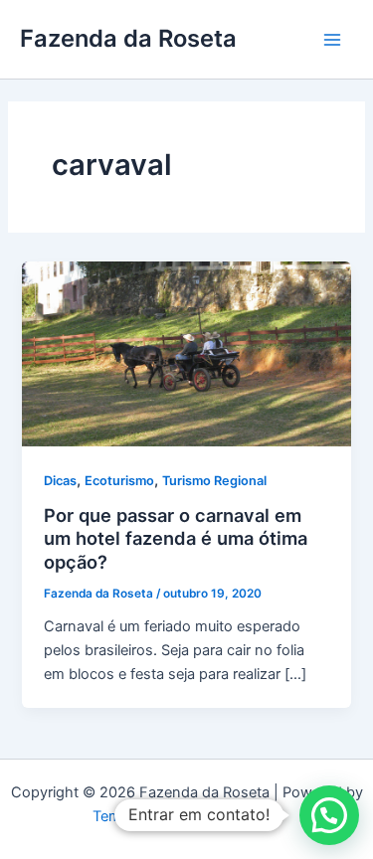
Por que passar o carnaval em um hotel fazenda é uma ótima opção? (175, 538)
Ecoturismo (119, 480)
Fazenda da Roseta (128, 38)
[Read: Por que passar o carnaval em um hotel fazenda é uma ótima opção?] (186, 353)
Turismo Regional (214, 480)
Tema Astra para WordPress (186, 816)
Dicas (60, 480)
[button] (329, 815)
